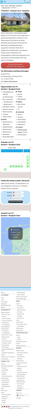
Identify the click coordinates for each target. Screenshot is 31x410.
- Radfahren (4, 396)
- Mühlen (3, 374)
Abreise (9, 195)
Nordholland (20, 361)
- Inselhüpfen (20, 326)
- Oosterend (20, 318)
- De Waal (19, 316)
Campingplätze (5, 326)
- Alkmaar (19, 370)
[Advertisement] (15, 175)
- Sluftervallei (5, 345)
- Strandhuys (5, 322)
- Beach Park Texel (6, 335)
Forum (18, 343)
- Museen (4, 368)
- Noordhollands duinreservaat (21, 375)
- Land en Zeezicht (6, 320)
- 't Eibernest (5, 331)
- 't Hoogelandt (5, 333)
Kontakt (18, 398)
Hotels (3, 355)
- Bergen (18, 368)
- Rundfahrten (5, 380)
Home (2, 292)
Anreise (9, 192)
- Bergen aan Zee (21, 366)
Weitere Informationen (10, 81)
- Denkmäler (4, 370)
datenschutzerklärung (24, 406)
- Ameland (19, 354)
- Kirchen (4, 372)
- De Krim (4, 339)
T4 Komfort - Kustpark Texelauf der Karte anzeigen (15, 233)
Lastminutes (4, 359)
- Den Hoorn (20, 308)
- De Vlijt (3, 316)
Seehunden (19, 322)
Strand (3, 364)
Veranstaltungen (21, 298)
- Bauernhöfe (5, 382)
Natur (2, 388)
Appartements (5, 312)
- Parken (18, 339)
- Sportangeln (20, 294)
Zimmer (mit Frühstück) (8, 357)
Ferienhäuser (5, 329)
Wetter (3, 307)
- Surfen (3, 402)
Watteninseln (20, 350)
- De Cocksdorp (21, 310)
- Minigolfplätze (5, 386)
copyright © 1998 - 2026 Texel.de (15, 408)
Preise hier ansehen (15, 65)
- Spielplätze (5, 384)
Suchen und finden (16, 201)
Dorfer (18, 304)
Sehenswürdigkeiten (7, 366)
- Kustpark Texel (6, 343)
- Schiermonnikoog (22, 352)
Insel (2, 297)
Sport (2, 392)
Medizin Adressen (21, 341)
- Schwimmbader (6, 394)
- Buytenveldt (5, 337)
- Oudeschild (20, 314)
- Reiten (3, 400)
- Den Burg (19, 306)
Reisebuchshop (20, 345)
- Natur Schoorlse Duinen (21, 363)
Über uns (19, 393)
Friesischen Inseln (21, 324)
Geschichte (19, 330)
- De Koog (19, 312)
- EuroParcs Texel (6, 341)
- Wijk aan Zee (20, 378)
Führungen (4, 390)
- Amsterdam (20, 384)
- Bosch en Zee (5, 314)
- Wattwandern (20, 292)
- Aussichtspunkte (6, 376)
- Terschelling (20, 356)
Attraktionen (4, 378)
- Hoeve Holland (6, 318)
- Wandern (4, 398)
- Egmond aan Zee (21, 372)
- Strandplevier (5, 324)
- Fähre (18, 337)
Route (18, 335)
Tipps (2, 299)
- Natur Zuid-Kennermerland (20, 381)
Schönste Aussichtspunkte (6, 304)
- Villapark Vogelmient (7, 352)
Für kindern (4, 302)
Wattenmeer (20, 328)
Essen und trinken (21, 296)
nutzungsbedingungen (14, 406)
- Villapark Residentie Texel (7, 349)
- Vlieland (19, 359)
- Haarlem (19, 386)
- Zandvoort (19, 388)
